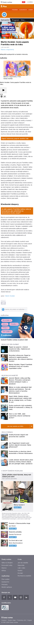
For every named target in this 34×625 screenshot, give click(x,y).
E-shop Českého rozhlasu (12, 471)
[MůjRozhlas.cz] (3, 58)
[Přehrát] (3, 90)
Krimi (4, 324)
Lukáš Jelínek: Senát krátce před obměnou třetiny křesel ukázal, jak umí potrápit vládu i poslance (21, 461)
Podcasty (5, 584)
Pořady (5, 328)
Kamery (31, 9)
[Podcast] (1, 96)
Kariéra (20, 570)
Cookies (3, 620)
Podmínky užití (21, 620)
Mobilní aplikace (7, 587)
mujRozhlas (5, 315)
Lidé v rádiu (21, 568)
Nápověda (21, 565)
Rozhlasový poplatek (24, 576)
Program (15, 9)
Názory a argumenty (7, 49)
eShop (4, 570)
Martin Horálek (10, 296)
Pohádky (13, 324)
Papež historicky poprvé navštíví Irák (15, 138)
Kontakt (20, 573)
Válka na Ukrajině (7, 563)
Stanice (4, 568)
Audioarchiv (23, 9)
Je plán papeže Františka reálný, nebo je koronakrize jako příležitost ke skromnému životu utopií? (16, 211)
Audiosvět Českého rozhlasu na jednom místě (14, 340)
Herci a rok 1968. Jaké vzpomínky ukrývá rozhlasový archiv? (19, 416)
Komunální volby (7, 565)
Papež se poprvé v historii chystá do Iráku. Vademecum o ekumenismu (19, 349)
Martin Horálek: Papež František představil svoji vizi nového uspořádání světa (20, 366)
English (30, 620)
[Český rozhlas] (6, 2)
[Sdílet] (4, 96)
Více (23, 20)
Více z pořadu (7, 432)
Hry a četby (6, 320)
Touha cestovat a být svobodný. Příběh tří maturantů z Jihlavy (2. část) (21, 407)
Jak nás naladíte (23, 563)
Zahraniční (5, 20)
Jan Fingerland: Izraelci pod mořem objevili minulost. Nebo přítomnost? (20, 445)
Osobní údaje (12, 620)
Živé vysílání (6, 331)
